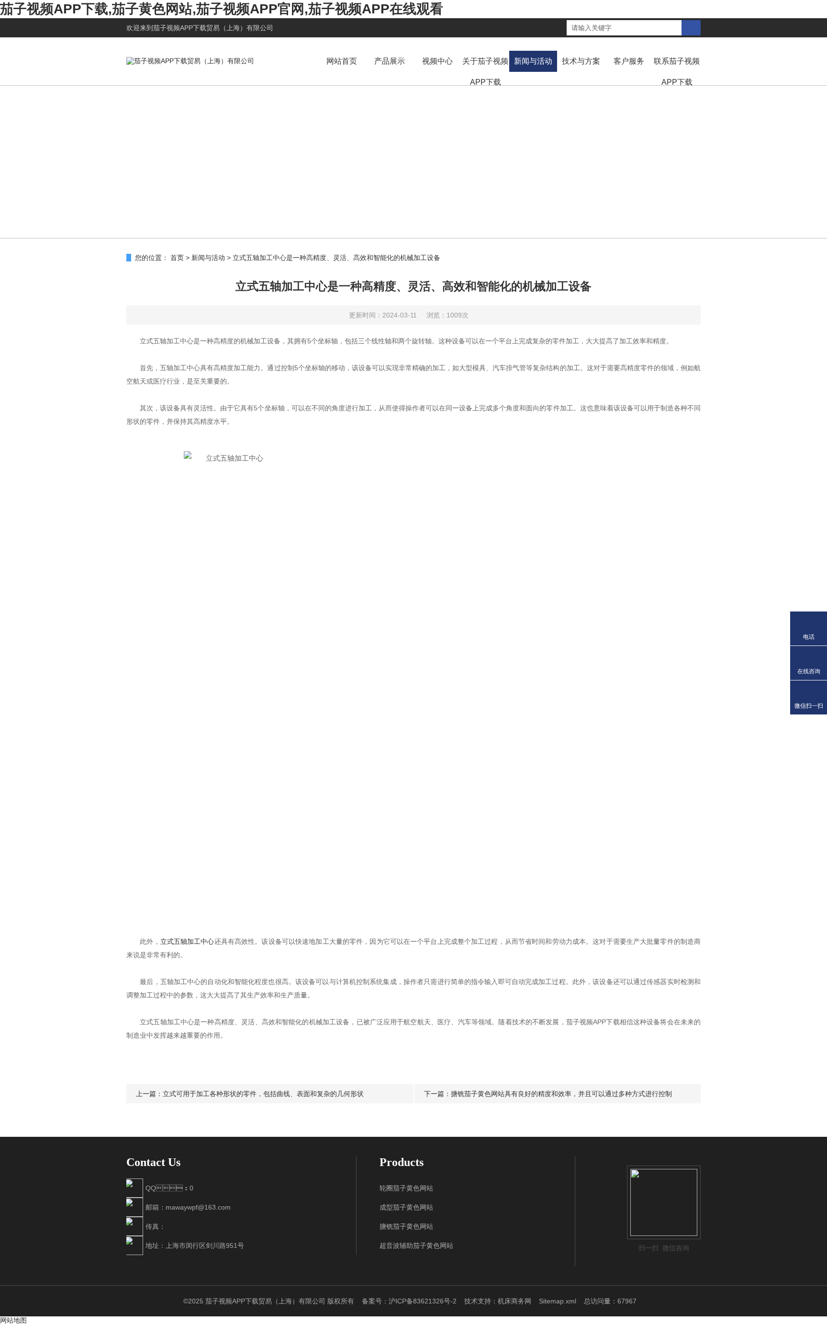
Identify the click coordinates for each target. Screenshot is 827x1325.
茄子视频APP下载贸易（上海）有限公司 (213, 28)
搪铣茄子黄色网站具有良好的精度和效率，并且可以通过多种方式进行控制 (561, 1094)
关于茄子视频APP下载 (485, 71)
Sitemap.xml (557, 1301)
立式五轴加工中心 (187, 941)
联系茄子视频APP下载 (677, 71)
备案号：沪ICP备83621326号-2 (409, 1301)
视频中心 (437, 61)
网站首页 (341, 61)
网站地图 (13, 1320)
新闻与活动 (533, 61)
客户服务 (629, 61)
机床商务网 (514, 1301)
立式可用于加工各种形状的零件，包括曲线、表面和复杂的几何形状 (263, 1094)
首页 (177, 257)
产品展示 (389, 61)
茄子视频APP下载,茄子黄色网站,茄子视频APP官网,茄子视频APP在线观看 (221, 8)
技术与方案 (581, 61)
